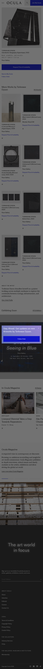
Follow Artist (21, 339)
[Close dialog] (38, 328)
